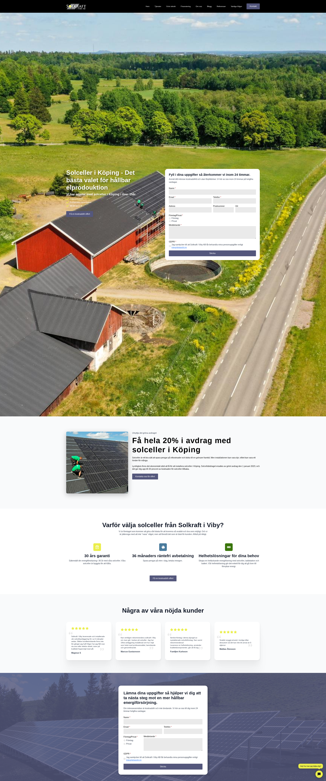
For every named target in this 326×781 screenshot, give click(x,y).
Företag (175, 218)
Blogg (209, 6)
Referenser (221, 6)
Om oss (199, 6)
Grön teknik (171, 6)
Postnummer (219, 206)
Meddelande (175, 225)
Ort (236, 206)
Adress (172, 206)
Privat (174, 221)
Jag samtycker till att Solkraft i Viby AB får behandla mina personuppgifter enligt (207, 246)
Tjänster (158, 6)
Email (172, 197)
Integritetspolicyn (179, 247)
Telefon (217, 197)
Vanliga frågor (236, 6)
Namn (172, 188)
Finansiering (186, 6)
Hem (148, 6)
